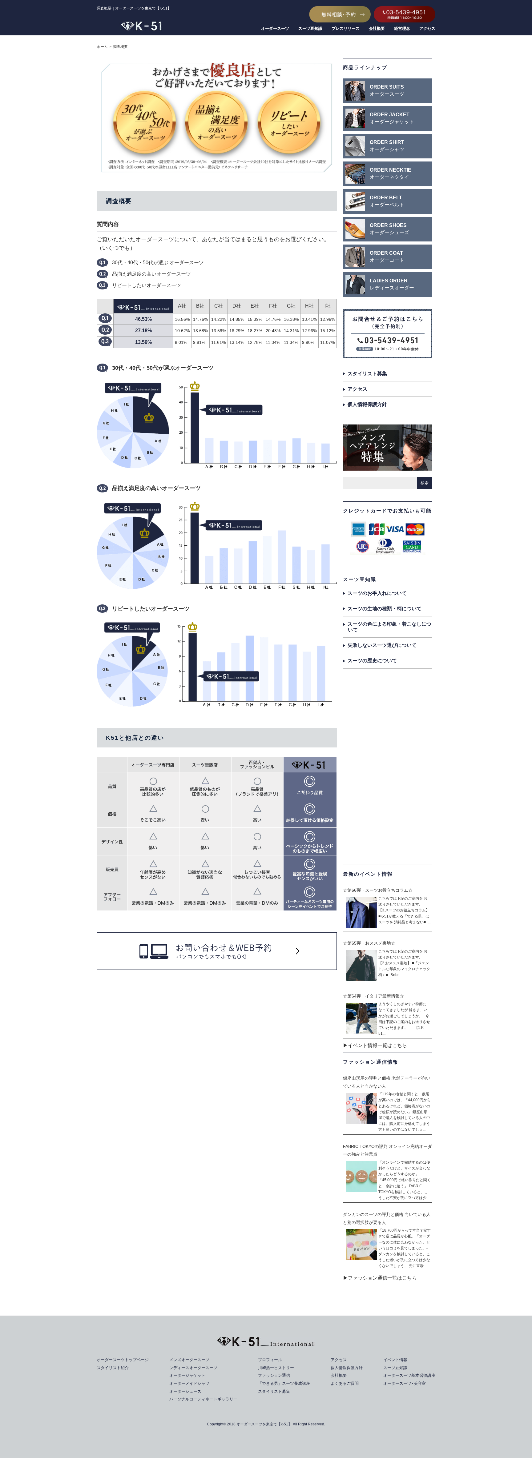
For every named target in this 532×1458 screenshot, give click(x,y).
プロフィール (270, 1359)
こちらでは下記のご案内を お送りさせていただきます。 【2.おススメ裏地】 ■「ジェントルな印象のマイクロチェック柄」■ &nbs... (404, 963)
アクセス (427, 28)
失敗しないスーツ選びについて (382, 645)
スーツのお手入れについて (377, 593)
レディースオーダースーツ (193, 1367)
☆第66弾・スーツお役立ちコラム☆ (378, 890)
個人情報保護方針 (367, 404)
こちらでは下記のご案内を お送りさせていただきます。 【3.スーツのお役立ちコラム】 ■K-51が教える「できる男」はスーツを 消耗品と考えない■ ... (404, 910)
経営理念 (402, 28)
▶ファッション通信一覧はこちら (380, 1278)
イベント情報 (395, 1359)
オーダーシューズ (185, 1391)
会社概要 (377, 28)
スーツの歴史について (372, 660)
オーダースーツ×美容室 (404, 1383)
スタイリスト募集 (367, 373)
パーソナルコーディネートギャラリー (203, 1399)
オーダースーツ (275, 28)
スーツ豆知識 (310, 28)
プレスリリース (346, 28)
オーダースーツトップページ (123, 1359)
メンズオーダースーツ (189, 1359)
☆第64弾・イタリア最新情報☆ (373, 996)
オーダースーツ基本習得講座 (409, 1375)
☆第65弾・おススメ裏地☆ (369, 943)
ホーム (102, 47)
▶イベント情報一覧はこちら (375, 1045)
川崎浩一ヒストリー (276, 1367)
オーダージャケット (187, 1375)
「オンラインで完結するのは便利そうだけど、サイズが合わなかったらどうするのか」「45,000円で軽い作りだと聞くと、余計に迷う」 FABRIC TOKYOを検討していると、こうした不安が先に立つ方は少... (404, 1180)
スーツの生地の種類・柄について (384, 608)
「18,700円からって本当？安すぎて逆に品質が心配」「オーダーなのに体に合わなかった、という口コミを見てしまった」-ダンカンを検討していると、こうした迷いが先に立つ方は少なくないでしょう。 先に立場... (404, 1248)
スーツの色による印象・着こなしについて (389, 626)
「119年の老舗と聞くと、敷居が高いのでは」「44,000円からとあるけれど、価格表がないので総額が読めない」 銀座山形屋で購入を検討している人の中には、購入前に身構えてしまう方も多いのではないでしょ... (404, 1112)
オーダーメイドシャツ (189, 1383)
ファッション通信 (274, 1375)
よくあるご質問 (345, 1383)
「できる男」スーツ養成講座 (284, 1383)
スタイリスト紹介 (113, 1367)
